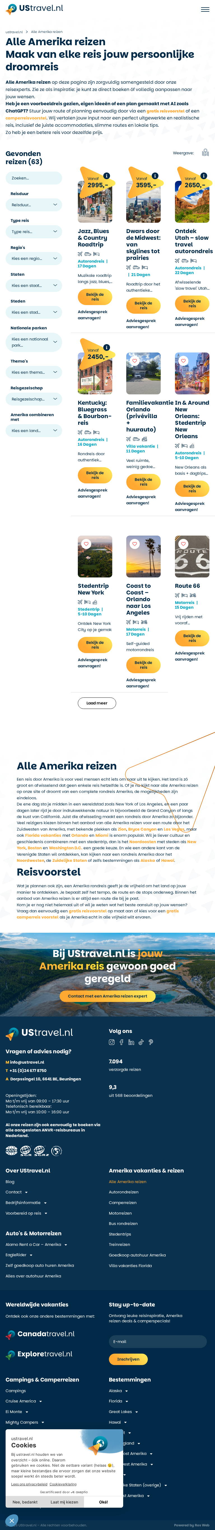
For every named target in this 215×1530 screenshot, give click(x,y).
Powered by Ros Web (191, 1525)
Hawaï (167, 860)
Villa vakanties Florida (130, 1265)
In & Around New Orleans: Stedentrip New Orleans (192, 419)
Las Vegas (174, 829)
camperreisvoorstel (26, 118)
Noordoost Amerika (127, 1453)
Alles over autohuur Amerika (33, 1276)
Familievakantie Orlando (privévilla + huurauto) (150, 416)
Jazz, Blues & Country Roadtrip (93, 237)
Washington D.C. (65, 848)
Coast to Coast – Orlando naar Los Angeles (138, 599)
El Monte (14, 1411)
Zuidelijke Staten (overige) (135, 1485)
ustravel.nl (14, 32)
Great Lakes (120, 1411)
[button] (203, 153)
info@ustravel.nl (25, 1062)
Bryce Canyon (142, 829)
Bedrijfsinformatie (23, 1202)
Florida (115, 1401)
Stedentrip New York (93, 589)
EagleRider (16, 1255)
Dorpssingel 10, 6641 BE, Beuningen (43, 1079)
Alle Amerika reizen (127, 1181)
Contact (14, 1192)
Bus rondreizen (123, 1223)
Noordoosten (142, 842)
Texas (114, 1475)
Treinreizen (119, 1244)
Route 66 (187, 586)
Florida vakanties (43, 835)
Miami (101, 835)
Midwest (117, 1432)
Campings (16, 1391)
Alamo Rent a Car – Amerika (33, 1244)
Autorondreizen (124, 1192)
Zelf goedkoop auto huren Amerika (40, 1265)
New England (121, 1443)
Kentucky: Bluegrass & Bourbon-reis (94, 413)
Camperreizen (123, 1202)
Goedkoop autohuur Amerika (137, 1255)
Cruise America (21, 1401)
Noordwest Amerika (128, 1464)
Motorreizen (120, 1213)
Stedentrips (120, 1234)
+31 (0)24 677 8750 (26, 1070)
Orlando (79, 835)
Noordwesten (30, 860)
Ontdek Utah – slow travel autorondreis (194, 241)
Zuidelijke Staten (69, 860)
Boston (35, 848)
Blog (10, 1181)
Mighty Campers (22, 1422)
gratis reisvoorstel (88, 911)
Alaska (148, 860)
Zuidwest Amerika (126, 1495)
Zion (122, 829)
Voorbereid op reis (23, 1213)
